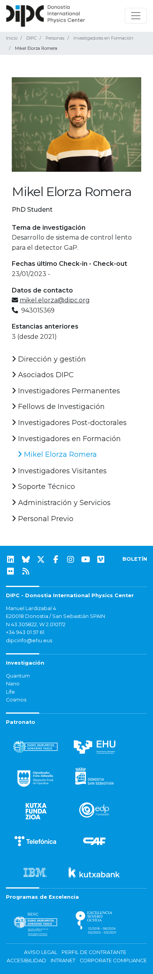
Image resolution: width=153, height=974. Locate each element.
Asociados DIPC (45, 375)
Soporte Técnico (45, 486)
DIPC (31, 38)
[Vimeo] (101, 559)
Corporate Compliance (113, 960)
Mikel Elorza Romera (59, 454)
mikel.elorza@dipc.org (55, 300)
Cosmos (16, 700)
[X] (41, 559)
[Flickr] (10, 571)
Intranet (63, 960)
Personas (55, 38)
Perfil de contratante (94, 952)
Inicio (11, 38)
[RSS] (26, 571)
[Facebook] (56, 559)
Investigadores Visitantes (61, 471)
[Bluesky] (26, 559)
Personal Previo (44, 518)
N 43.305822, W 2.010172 (36, 624)
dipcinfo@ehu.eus (29, 640)
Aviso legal (40, 952)
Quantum (18, 676)
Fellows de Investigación (60, 406)
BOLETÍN (134, 559)
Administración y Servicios (63, 502)
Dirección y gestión (51, 359)
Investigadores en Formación (103, 38)
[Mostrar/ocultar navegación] (136, 16)
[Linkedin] (10, 559)
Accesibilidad (26, 960)
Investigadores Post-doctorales (71, 422)
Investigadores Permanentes (68, 391)
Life (10, 692)
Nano (13, 684)
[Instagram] (70, 559)
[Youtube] (86, 559)
